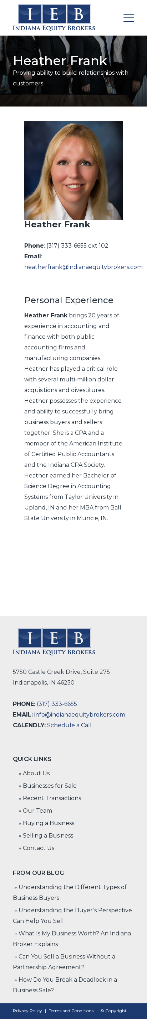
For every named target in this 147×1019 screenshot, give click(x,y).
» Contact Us (36, 848)
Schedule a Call (69, 725)
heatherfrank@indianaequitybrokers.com (83, 267)
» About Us (34, 773)
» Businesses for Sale (48, 785)
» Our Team (35, 810)
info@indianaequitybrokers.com (79, 714)
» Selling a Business (46, 835)
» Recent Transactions (50, 798)
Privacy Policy (27, 1010)
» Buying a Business (46, 823)
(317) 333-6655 (57, 704)
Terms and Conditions (71, 1010)
